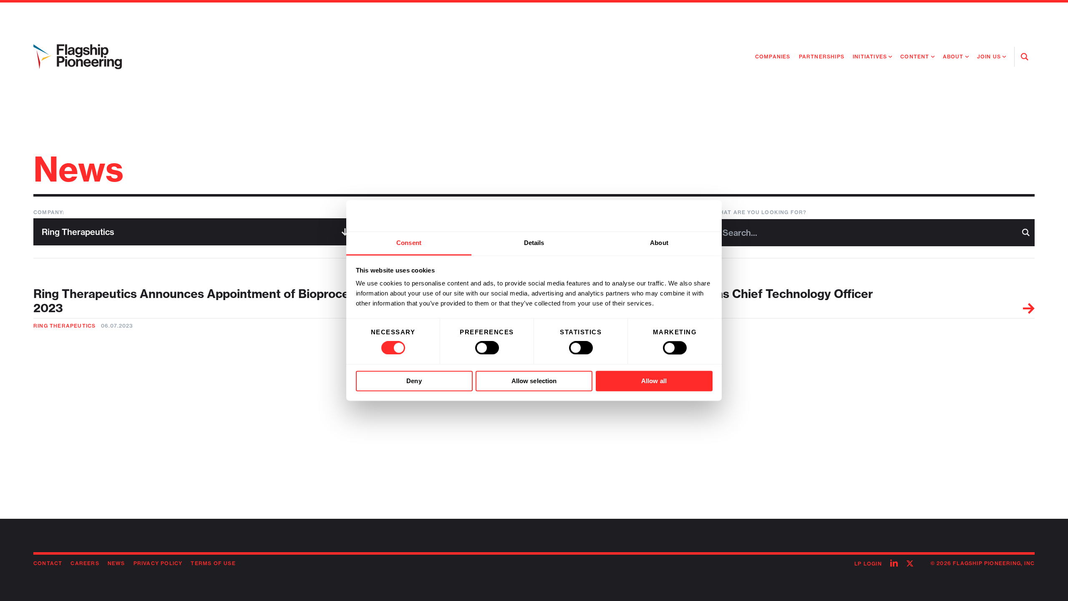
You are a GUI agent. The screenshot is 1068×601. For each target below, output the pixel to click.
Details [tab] (534, 242)
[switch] (487, 348)
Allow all (654, 380)
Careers (85, 563)
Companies (773, 56)
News (116, 563)
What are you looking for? (760, 212)
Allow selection (534, 380)
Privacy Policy (158, 563)
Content (914, 56)
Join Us (989, 56)
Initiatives (870, 56)
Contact (47, 563)
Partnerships (821, 56)
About (953, 56)
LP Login (868, 564)
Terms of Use (213, 563)
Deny (413, 380)
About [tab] (659, 242)
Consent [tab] (408, 242)
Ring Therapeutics (64, 326)
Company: (49, 212)
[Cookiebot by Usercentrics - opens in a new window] (676, 216)
